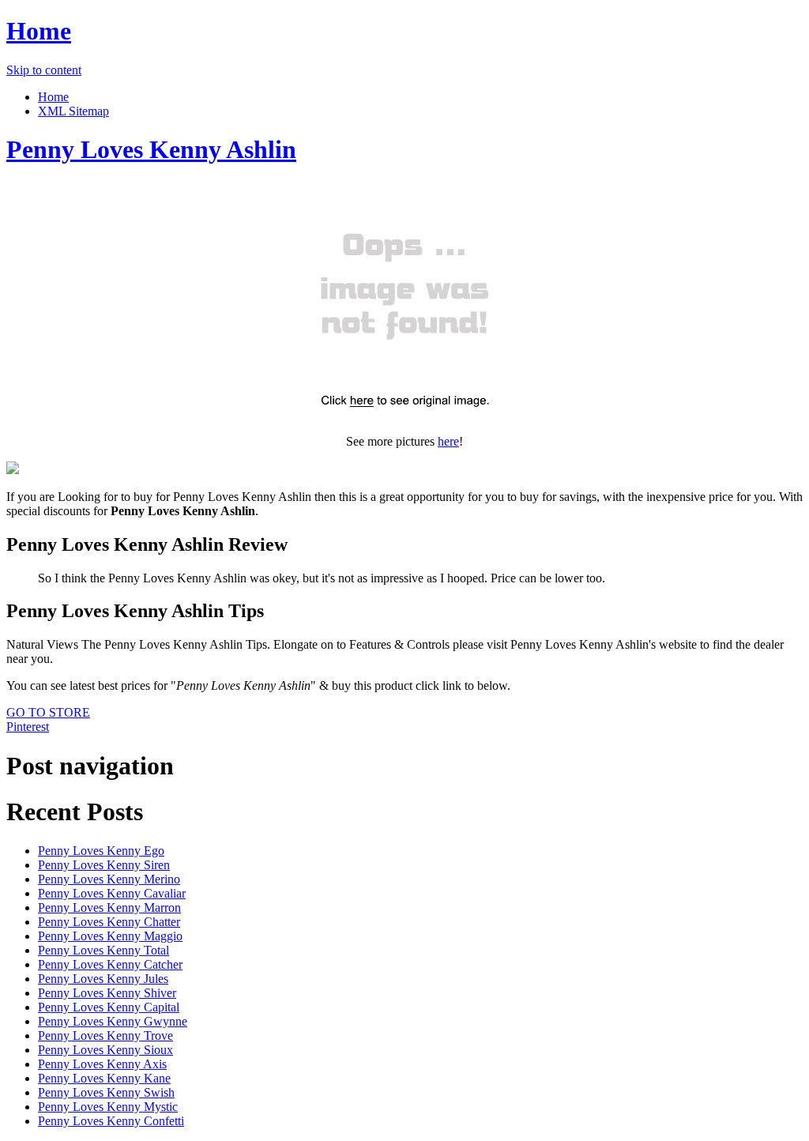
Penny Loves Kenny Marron (109, 907)
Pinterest (27, 726)
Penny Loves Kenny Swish (106, 1092)
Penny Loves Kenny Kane (104, 1078)
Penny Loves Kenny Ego (101, 850)
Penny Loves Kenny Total (103, 950)
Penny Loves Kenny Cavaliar (112, 893)
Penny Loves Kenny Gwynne (112, 1021)
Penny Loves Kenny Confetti (111, 1121)
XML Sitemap (73, 111)
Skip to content (43, 70)
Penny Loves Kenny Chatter (109, 921)
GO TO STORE (48, 712)
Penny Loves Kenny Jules (103, 978)
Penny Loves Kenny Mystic (108, 1106)
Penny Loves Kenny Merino (109, 879)
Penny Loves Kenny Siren (104, 865)
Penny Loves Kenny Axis (102, 1064)
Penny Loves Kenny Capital (108, 1007)
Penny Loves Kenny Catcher (110, 964)
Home (38, 31)
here (448, 441)
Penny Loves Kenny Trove (105, 1035)
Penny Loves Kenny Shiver (107, 993)
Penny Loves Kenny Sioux (105, 1049)
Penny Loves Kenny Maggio (110, 936)
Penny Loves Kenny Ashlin (151, 149)
